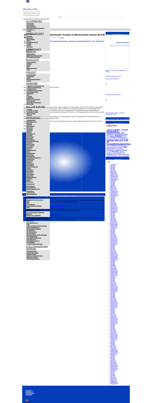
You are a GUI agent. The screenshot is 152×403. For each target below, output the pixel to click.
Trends (29, 31)
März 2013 (112, 377)
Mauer (29, 152)
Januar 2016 (113, 333)
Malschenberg (31, 150)
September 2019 (114, 275)
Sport (30, 220)
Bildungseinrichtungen (34, 56)
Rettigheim (30, 164)
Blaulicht (32, 60)
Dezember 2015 (114, 334)
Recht (28, 41)
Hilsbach (29, 143)
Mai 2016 (112, 328)
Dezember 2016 (114, 318)
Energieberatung (32, 42)
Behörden (30, 38)
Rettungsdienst (32, 68)
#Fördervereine (32, 251)
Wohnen (29, 36)
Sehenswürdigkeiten (33, 79)
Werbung (29, 394)
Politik (30, 197)
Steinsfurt (30, 176)
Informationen (31, 27)
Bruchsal (30, 128)
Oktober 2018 (113, 289)
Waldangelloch (31, 177)
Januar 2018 (113, 301)
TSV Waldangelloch (33, 241)
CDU (28, 201)
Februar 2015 (113, 348)
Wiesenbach (31, 186)
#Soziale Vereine (32, 257)
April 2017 (112, 313)
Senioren (30, 47)
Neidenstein (31, 159)
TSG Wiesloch (31, 239)
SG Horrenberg (32, 232)
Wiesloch (30, 182)
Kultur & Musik (35, 106)
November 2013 (114, 366)
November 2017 (114, 304)
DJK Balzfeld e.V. (32, 223)
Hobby (29, 78)
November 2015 (114, 336)
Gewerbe (32, 83)
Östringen (30, 161)
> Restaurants (31, 89)
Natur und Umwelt (38, 218)
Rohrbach (30, 170)
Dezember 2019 (114, 271)
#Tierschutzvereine (33, 259)
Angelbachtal (31, 120)
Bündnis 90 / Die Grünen (35, 200)
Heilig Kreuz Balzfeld (34, 215)
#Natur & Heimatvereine (35, 256)
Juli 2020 (112, 261)
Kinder (29, 45)
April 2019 (112, 281)
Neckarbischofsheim (33, 158)
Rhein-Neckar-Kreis (33, 189)
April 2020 (112, 265)
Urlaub (29, 81)
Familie (29, 44)
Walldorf (29, 179)
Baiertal (29, 123)
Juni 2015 (112, 342)
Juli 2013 (112, 371)
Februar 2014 (113, 362)
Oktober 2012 (113, 382)
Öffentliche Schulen (33, 57)
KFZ (28, 95)
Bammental (30, 126)
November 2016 (114, 320)
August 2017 (113, 308)
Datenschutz (30, 393)
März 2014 (112, 361)
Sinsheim (30, 173)
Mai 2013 (112, 374)
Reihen (29, 168)
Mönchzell (30, 155)
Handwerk (30, 93)
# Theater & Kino (32, 110)
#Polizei (29, 64)
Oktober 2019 (113, 273)
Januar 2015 (113, 349)
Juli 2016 (112, 325)
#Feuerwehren (31, 62)
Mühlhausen (31, 156)
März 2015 (112, 346)
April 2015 (112, 345)
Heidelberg (30, 191)
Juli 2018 (112, 293)
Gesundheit (33, 49)
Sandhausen (31, 193)
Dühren (29, 132)
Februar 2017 (113, 316)
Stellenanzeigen (37, 246)
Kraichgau (33, 117)
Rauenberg (30, 165)
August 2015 (113, 340)
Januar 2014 (113, 363)
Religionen (33, 210)
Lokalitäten (30, 98)
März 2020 (112, 267)
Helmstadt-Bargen (33, 141)
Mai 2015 (112, 344)
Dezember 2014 (114, 350)
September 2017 (114, 306)
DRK (28, 67)
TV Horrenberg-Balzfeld (34, 244)
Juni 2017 (112, 310)
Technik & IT (31, 30)
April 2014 (112, 360)
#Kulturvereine (31, 254)
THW (28, 70)
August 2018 (113, 292)
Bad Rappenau (31, 122)
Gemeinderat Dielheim (34, 206)
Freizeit (31, 72)
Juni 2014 (112, 357)
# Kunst (29, 109)
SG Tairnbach (31, 233)
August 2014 (113, 354)
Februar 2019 (113, 284)
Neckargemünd (32, 194)
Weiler (29, 180)
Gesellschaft (35, 34)
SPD (28, 207)
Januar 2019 (113, 285)
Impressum (29, 392)
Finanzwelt (30, 24)
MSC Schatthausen (33, 227)
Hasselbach (30, 140)
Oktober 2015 (113, 337)
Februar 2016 (113, 332)
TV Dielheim (31, 242)
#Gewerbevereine (32, 253)
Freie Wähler (31, 204)
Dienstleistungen (32, 92)
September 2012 (114, 383)
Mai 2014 (112, 358)
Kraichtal (30, 147)
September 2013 (114, 369)
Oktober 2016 (113, 321)
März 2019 (112, 283)
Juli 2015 (112, 341)
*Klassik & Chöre (32, 112)
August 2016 (113, 324)
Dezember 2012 (114, 381)
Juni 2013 (112, 373)
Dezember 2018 (114, 286)
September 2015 (114, 338)
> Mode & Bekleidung (34, 87)
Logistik (29, 96)
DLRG (29, 65)
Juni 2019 (112, 278)
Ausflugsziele (31, 75)
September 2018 (114, 290)
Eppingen (30, 138)
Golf (28, 224)
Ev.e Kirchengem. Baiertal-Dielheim (35, 213)
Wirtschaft (30, 104)
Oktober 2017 (113, 305)
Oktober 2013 (113, 368)
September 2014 (114, 353)
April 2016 (112, 329)
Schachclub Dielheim (34, 229)
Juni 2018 (112, 294)
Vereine (31, 249)
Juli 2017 (112, 309)
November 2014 (114, 352)
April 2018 (112, 297)
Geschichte (30, 25)
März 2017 (112, 314)
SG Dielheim (31, 230)
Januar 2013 (113, 379)
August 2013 (113, 370)
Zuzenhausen (31, 187)
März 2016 (112, 330)
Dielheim (29, 131)
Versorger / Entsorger (34, 102)
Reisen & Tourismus (33, 99)
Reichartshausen (32, 167)
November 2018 (114, 288)
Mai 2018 (112, 296)
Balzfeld (29, 125)
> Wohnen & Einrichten (34, 90)
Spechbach (30, 174)
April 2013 (112, 375)
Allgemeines (34, 21)
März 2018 (112, 298)
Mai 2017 (112, 312)
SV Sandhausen (32, 236)
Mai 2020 (112, 264)
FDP (28, 203)
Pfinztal (29, 162)
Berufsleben (31, 39)
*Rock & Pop (31, 113)
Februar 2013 (113, 378)
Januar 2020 (113, 269)
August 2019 (113, 276)
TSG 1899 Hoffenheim (34, 238)
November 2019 (114, 272)
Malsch (29, 149)
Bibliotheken (31, 54)
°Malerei (29, 115)
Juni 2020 (112, 263)
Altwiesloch (30, 184)
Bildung (31, 51)
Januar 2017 (113, 317)
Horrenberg (30, 146)
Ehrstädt (29, 135)
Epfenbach (30, 137)
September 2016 (114, 322)
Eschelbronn (31, 134)
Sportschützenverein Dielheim (37, 235)
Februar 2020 (113, 268)
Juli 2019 (112, 277)
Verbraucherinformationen (35, 28)
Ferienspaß (30, 76)
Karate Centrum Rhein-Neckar (37, 226)
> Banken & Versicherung (35, 86)
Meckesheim (31, 153)
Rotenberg (30, 171)
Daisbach (30, 129)
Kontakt (28, 390)
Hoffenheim (30, 144)
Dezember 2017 (114, 302)
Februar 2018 (113, 300)
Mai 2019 (112, 280)
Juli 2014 (112, 356)
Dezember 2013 (114, 365)
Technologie (31, 101)
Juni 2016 (112, 326)
